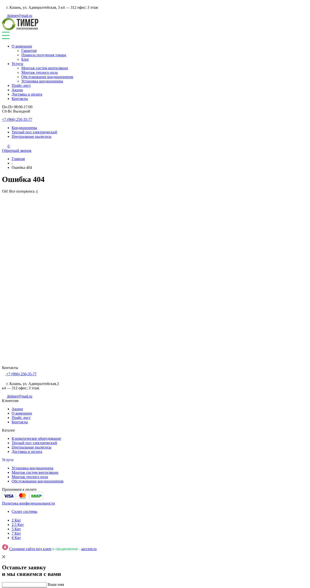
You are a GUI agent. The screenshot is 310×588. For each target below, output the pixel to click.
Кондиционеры (24, 128)
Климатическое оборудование (36, 438)
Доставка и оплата (27, 94)
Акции (17, 90)
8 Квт (16, 538)
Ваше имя (56, 584)
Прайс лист (21, 418)
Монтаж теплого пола (39, 72)
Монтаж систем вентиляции (44, 68)
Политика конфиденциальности (28, 503)
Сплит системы (24, 511)
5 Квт (16, 529)
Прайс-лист (21, 85)
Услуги (17, 64)
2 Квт (16, 520)
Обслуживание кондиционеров (47, 77)
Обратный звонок (16, 150)
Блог (25, 59)
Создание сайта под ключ (30, 549)
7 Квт (16, 533)
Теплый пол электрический (34, 132)
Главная (18, 159)
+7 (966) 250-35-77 (17, 119)
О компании (22, 46)
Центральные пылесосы (31, 136)
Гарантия (29, 51)
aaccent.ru (89, 549)
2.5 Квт (18, 525)
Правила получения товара (43, 55)
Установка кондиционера (42, 81)
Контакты (20, 99)
